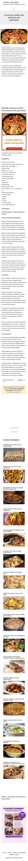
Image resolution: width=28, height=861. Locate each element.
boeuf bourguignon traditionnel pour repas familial (13, 530)
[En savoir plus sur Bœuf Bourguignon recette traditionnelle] (14, 687)
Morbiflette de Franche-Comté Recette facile (12, 445)
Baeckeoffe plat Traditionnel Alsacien (11, 741)
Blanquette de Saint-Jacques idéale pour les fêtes (13, 615)
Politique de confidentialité (19, 852)
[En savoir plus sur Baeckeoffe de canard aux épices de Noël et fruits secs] (14, 497)
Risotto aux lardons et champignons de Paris (14, 636)
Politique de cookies (14, 854)
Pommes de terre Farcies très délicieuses (12, 467)
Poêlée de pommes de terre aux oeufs (12, 594)
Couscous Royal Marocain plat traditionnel (12, 509)
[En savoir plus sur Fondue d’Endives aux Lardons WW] (14, 581)
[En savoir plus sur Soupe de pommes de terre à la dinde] (14, 729)
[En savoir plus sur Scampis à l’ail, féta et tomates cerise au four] (14, 560)
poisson (21, 55)
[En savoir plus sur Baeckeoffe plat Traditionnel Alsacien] (14, 750)
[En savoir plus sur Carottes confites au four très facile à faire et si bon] (14, 708)
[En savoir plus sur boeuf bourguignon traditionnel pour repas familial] (14, 539)
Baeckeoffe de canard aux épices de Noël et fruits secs (13, 488)
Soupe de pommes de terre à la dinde (12, 720)
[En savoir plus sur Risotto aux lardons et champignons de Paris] (14, 645)
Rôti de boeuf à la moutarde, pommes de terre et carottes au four (14, 657)
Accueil (4, 852)
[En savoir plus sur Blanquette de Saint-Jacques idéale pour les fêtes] (14, 624)
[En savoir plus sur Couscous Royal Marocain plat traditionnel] (14, 518)
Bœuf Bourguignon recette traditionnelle (11, 678)
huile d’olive (12, 188)
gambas (8, 170)
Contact (9, 852)
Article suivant (14, 431)
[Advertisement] (14, 93)
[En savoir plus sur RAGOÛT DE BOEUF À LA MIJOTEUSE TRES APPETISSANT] (14, 772)
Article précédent (14, 427)
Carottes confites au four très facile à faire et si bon (13, 699)
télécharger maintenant (14, 392)
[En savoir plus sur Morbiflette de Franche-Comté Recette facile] (14, 454)
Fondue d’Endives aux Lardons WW (12, 572)
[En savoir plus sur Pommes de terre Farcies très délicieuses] (14, 476)
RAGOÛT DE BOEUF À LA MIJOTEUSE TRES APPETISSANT (13, 763)
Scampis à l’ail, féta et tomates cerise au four (12, 551)
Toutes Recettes (11, 2)
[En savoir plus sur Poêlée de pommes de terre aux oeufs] (14, 603)
